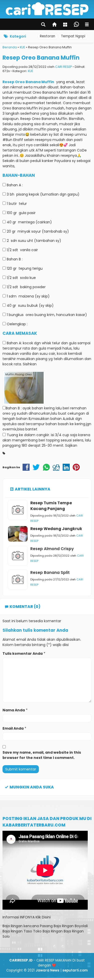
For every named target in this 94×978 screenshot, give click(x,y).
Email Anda (13, 728)
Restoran (47, 36)
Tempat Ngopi (73, 36)
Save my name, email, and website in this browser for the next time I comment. (42, 755)
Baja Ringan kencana (21, 925)
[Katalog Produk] (66, 25)
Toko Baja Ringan (48, 931)
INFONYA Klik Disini (35, 917)
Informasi (11, 917)
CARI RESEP (63, 67)
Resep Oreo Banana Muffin (41, 58)
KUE (30, 71)
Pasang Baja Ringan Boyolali (64, 925)
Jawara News (47, 970)
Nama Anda (14, 710)
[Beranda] (55, 25)
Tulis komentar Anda (23, 653)
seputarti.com (75, 970)
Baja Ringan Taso (17, 931)
